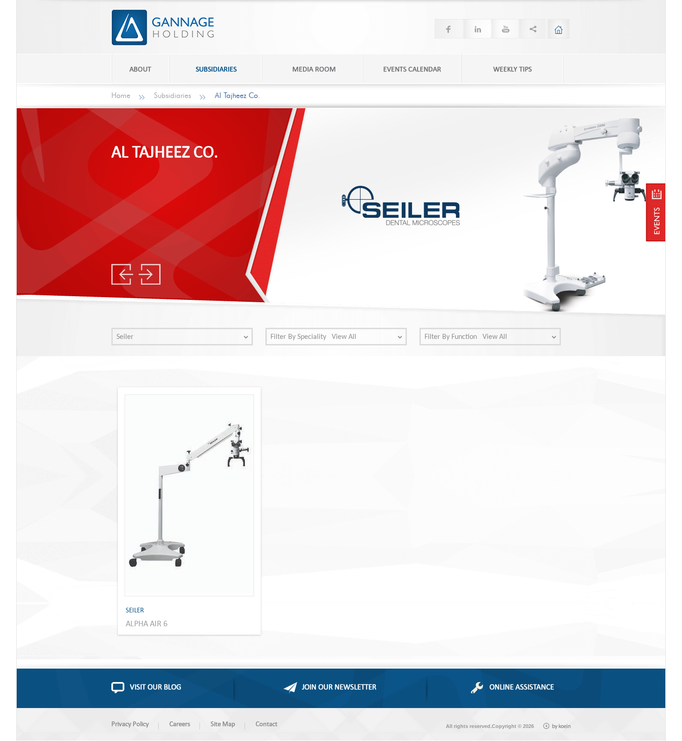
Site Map (223, 724)
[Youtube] (504, 29)
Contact (266, 724)
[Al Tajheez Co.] (655, 212)
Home (120, 95)
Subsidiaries (172, 95)
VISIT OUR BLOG (155, 686)
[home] (558, 29)
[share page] (532, 29)
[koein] (557, 726)
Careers (179, 724)
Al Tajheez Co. (237, 95)
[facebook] (448, 29)
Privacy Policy (130, 724)
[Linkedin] (476, 29)
